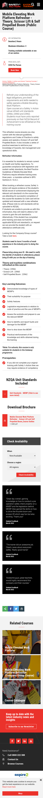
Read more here (9, 787)
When (9, 451)
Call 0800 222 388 (16, 755)
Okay (20, 793)
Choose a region (14, 462)
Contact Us (13, 759)
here (14, 236)
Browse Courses (15, 763)
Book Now (15, 70)
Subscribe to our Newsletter (21, 726)
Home (4, 81)
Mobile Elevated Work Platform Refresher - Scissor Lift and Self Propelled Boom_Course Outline (22, 420)
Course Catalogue (8, 83)
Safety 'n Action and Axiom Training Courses (22, 81)
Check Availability (26, 474)
